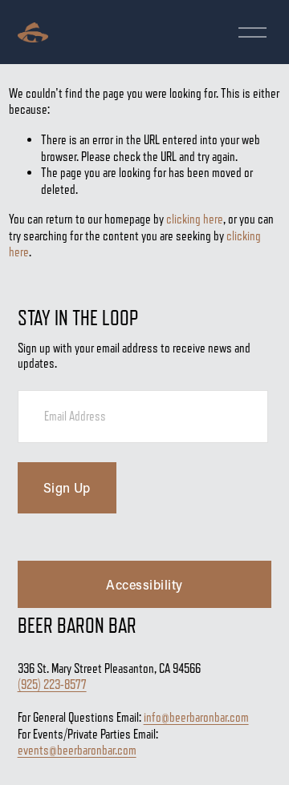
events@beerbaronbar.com (77, 750)
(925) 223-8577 (52, 684)
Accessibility (144, 584)
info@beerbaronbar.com (196, 717)
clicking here (194, 219)
